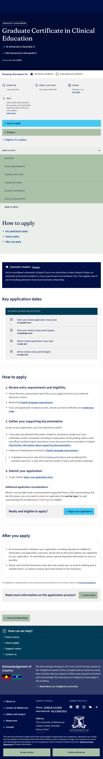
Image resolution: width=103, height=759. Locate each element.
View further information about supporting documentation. (40, 445)
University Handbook (87, 582)
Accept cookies (27, 752)
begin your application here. (38, 477)
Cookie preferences (76, 752)
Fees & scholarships (15, 199)
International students (71, 74)
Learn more (11, 113)
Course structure (14, 174)
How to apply (12, 207)
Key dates (76, 92)
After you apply (13, 241)
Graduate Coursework (14, 23)
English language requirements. (36, 402)
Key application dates (16, 231)
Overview (9, 158)
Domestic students (43, 74)
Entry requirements (15, 166)
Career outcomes (13, 182)
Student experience (15, 191)
